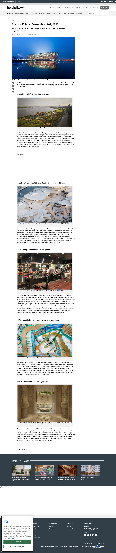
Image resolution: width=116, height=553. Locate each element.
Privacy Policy (10, 538)
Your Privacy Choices (90, 546)
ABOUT (42, 546)
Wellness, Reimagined (21, 13)
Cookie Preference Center (17, 546)
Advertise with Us (70, 528)
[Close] (31, 518)
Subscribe (104, 7)
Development (35, 531)
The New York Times (34, 301)
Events (88, 7)
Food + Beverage (35, 528)
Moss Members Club (82, 13)
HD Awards (52, 429)
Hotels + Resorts (35, 526)
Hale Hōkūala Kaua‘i (68, 13)
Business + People (36, 537)
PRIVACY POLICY (100, 547)
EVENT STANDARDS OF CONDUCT (75, 546)
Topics (59, 7)
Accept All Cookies (17, 541)
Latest (51, 7)
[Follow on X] (110, 1)
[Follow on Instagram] (112, 1)
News (13, 20)
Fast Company (36, 146)
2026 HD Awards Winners (54, 13)
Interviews (34, 533)
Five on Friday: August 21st (37, 13)
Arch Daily (53, 236)
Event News (34, 535)
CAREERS (47, 546)
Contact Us (69, 531)
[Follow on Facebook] (105, 1)
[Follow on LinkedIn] (107, 1)
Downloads (51, 528)
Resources (78, 7)
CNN (27, 365)
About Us (69, 526)
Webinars (51, 526)
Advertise (19, 1)
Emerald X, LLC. (92, 543)
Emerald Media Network (8, 1)
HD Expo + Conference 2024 (29, 434)
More (94, 7)
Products (68, 7)
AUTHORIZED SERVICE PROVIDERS (58, 546)
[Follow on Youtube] (115, 1)
